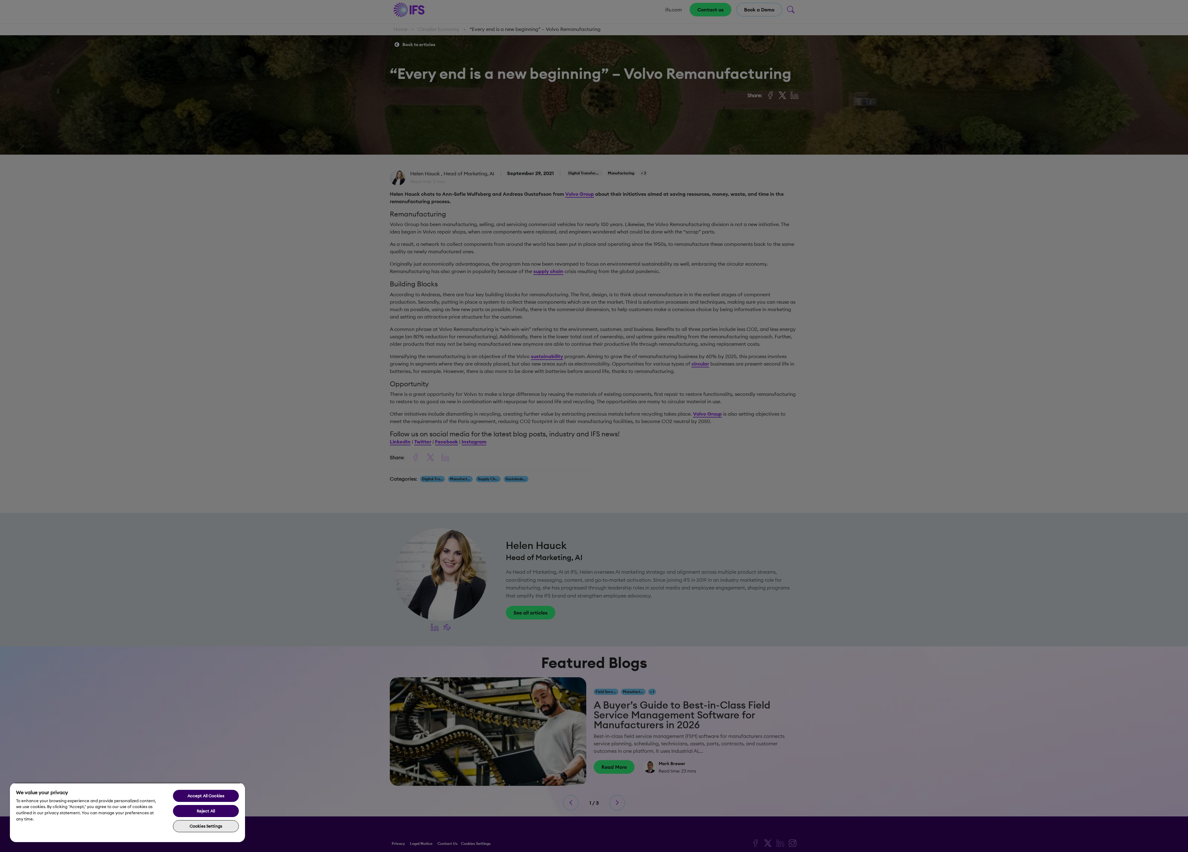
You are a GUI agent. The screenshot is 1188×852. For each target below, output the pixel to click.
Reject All (206, 810)
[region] (127, 812)
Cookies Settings (206, 826)
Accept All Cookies (205, 795)
